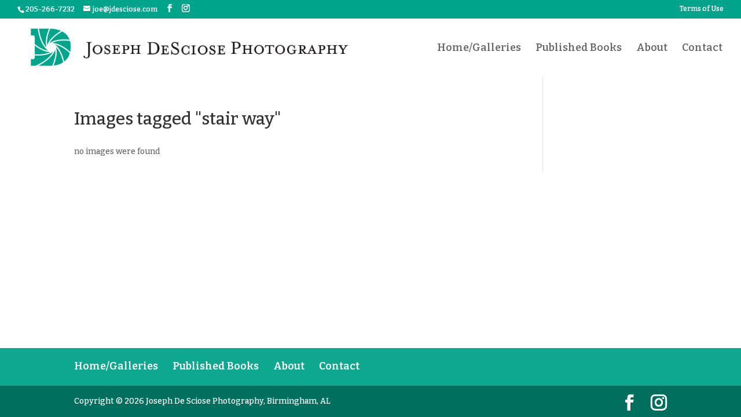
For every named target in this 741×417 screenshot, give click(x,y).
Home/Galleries (479, 48)
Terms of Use (702, 9)
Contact (702, 48)
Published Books (578, 48)
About (651, 48)
